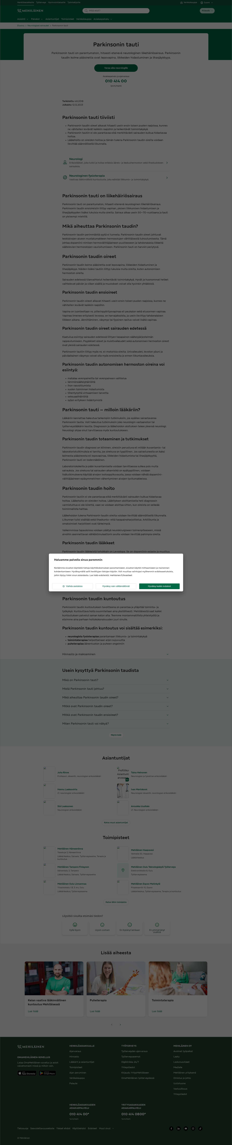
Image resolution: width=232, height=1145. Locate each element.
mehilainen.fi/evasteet (121, 575)
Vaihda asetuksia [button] (74, 586)
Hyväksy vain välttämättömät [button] (116, 586)
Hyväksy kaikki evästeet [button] (159, 586)
